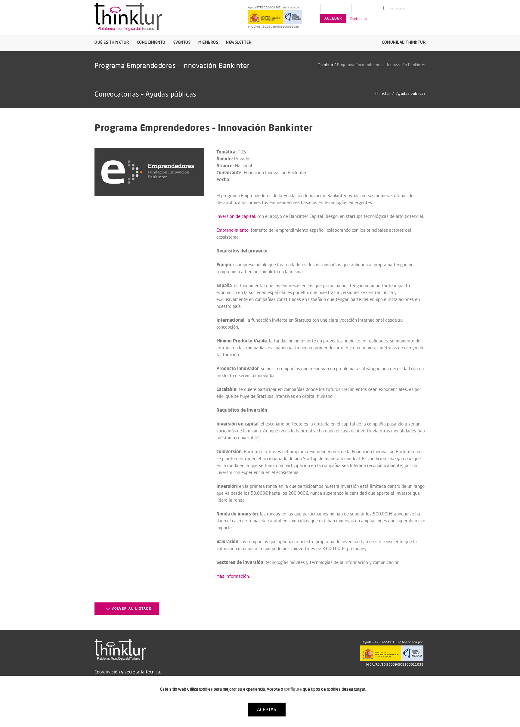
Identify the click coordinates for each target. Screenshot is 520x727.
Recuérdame (396, 9)
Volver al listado (131, 608)
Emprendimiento (232, 230)
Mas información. (233, 576)
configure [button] (293, 689)
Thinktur (325, 64)
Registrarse (358, 19)
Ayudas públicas (411, 93)
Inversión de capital (235, 216)
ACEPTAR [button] (267, 710)
